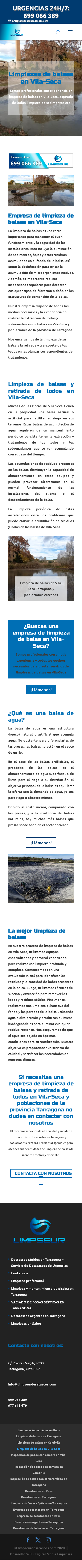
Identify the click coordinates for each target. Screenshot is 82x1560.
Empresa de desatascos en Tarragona (39, 1509)
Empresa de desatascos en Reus (39, 1516)
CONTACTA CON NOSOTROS (43, 1173)
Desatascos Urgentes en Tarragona (38, 1315)
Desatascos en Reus (39, 1491)
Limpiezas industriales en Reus (39, 1430)
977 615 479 (17, 1405)
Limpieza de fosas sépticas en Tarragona (39, 1503)
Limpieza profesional (27, 1280)
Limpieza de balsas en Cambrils (38, 1442)
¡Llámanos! (41, 689)
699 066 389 (17, 1399)
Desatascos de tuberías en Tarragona (39, 1528)
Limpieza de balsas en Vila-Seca (39, 1448)
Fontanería (19, 1273)
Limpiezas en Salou (26, 1323)
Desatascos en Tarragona (38, 1497)
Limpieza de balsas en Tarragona (38, 1436)
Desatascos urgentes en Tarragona (39, 1522)
